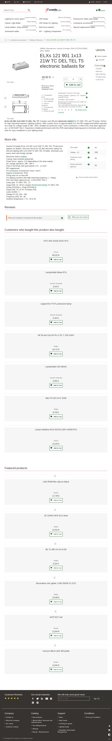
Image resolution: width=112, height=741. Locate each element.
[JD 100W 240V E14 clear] (56, 510)
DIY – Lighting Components (54, 30)
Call (17, 2)
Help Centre (63, 720)
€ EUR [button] (106, 2)
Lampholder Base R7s (56, 272)
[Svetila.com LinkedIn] (33, 703)
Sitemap (35, 729)
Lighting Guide (64, 727)
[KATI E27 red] (56, 611)
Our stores (9, 723)
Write (8, 2)
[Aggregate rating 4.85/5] (12, 698)
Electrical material (54, 26)
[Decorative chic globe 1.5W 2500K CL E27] (56, 578)
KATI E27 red (56, 617)
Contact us (9, 717)
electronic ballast (99, 71)
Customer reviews (12, 727)
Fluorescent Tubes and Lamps (89, 18)
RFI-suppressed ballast (101, 77)
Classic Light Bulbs (20, 22)
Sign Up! (97, 698)
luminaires (14, 171)
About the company (12, 720)
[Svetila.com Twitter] (37, 699)
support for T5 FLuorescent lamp (56, 304)
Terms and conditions (93, 717)
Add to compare (101, 56)
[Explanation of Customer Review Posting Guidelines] (62, 218)
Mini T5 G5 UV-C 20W (56, 398)
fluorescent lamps (39, 185)
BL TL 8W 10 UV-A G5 (56, 549)
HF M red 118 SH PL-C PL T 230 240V (56, 335)
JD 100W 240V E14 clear (56, 515)
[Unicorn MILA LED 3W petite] (56, 645)
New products (37, 717)
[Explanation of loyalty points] (87, 107)
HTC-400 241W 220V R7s (56, 241)
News (61, 717)
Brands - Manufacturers (40, 732)
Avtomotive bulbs (20, 30)
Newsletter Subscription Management (66, 731)
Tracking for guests (65, 723)
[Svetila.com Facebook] (33, 699)
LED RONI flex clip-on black (56, 482)
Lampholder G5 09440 (56, 367)
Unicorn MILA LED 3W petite (56, 651)
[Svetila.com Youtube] (47, 699)
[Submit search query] (29, 10)
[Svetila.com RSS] (42, 699)
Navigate (28, 2)
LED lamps (54, 18)
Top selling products (39, 725)
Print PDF (101, 60)
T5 (29, 182)
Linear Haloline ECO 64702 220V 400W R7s (56, 429)
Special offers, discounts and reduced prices (41, 721)
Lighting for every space (20, 18)
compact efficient (99, 69)
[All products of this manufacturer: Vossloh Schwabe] (100, 50)
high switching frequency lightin (100, 74)
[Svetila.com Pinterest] (37, 703)
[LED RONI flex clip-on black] (56, 476)
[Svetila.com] (54, 10)
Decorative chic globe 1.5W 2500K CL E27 (56, 583)
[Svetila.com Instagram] (51, 699)
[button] (38, 2)
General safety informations (88, 177)
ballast (24, 156)
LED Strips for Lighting (54, 22)
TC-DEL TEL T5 (99, 79)
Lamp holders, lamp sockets (20, 26)
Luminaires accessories (89, 22)
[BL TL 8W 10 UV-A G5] (56, 544)
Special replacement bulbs (89, 26)
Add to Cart (57, 259)
